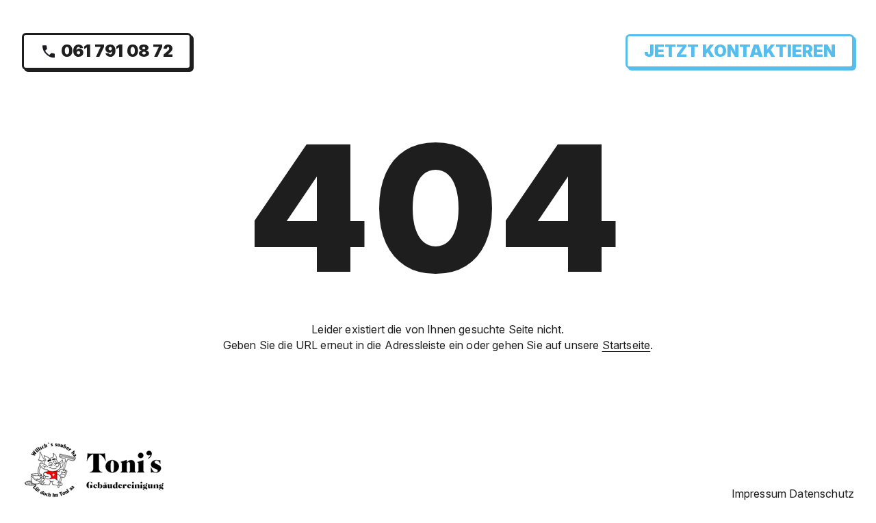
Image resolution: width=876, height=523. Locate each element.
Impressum (759, 493)
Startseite (626, 345)
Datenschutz (821, 493)
